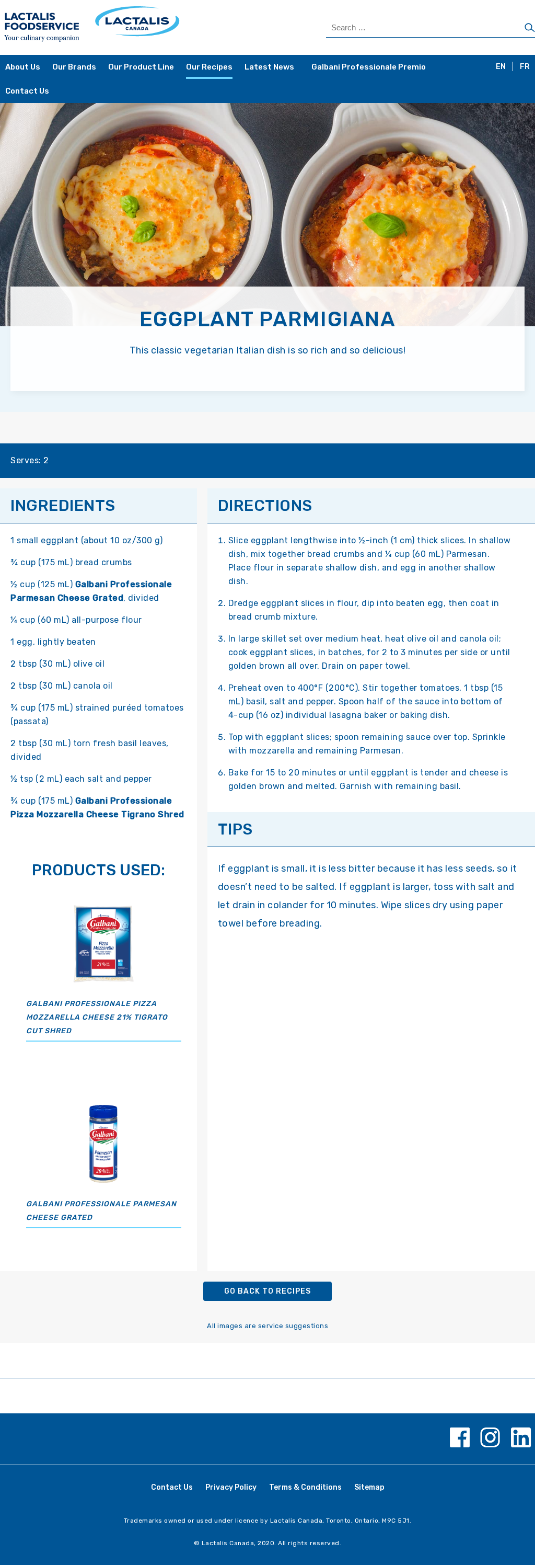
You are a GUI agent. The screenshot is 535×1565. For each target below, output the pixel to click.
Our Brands (74, 67)
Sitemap (369, 1487)
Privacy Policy (231, 1487)
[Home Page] (135, 27)
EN (501, 66)
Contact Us (27, 91)
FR (525, 66)
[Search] (530, 28)
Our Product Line (141, 67)
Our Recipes (209, 67)
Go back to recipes (267, 1291)
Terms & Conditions (305, 1487)
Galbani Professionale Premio (368, 67)
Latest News (269, 67)
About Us (22, 67)
